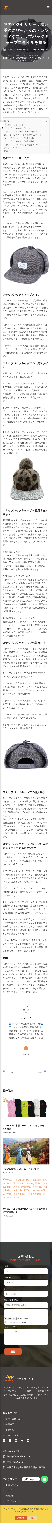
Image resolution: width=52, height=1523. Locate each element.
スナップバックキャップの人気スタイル (21, 131)
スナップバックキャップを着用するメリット (22, 135)
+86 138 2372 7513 (16, 1462)
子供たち (9, 1430)
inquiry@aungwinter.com (18, 1456)
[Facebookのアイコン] (26, 1048)
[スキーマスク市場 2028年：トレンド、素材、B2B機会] (26, 1108)
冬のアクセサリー (14, 1435)
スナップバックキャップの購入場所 (19, 141)
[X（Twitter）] (10, 1440)
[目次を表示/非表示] (44, 121)
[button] (2, 125)
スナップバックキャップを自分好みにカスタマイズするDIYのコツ (24, 146)
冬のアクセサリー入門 (13, 125)
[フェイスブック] (4, 1440)
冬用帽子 (9, 1424)
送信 (13, 1351)
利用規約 (9, 1496)
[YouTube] (28, 1440)
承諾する (20, 1518)
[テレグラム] (22, 1440)
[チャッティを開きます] (44, 1479)
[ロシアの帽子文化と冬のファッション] (26, 1151)
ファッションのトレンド (40, 50)
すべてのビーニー (14, 1419)
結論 (6, 151)
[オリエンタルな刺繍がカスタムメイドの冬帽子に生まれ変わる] (26, 1191)
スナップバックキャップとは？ (17, 128)
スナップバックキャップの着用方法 (19, 138)
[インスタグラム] (16, 1440)
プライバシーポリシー (16, 1501)
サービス (9, 1490)
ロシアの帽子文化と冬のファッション (21, 1168)
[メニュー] (48, 7)
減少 (33, 1518)
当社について (11, 1484)
